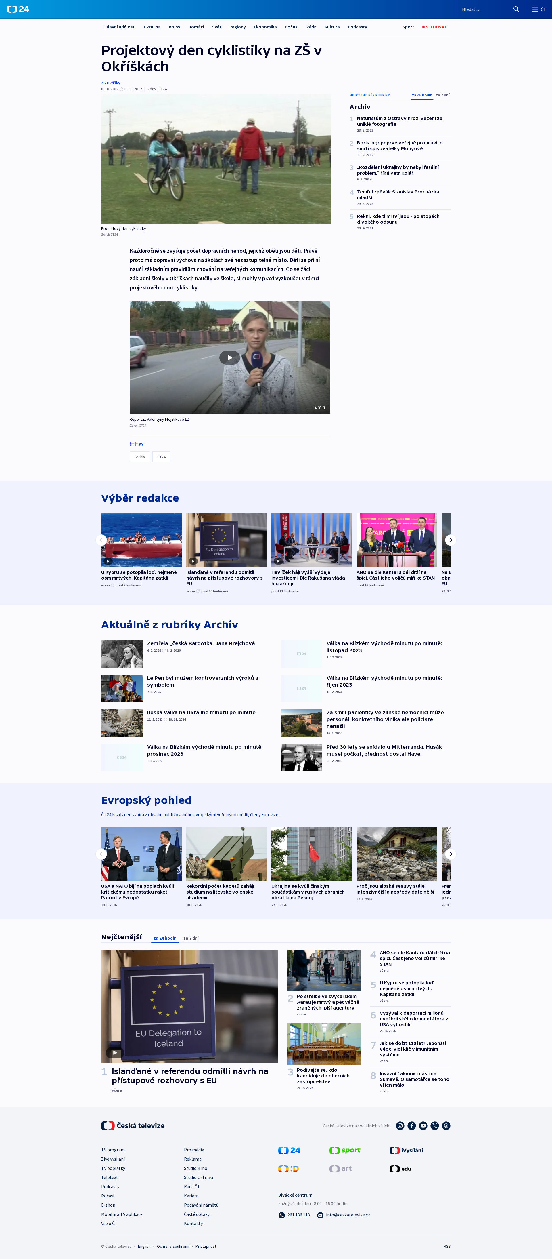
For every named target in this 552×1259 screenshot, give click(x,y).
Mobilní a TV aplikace (122, 1214)
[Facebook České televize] (411, 1125)
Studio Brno (195, 1168)
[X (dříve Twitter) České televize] (434, 1125)
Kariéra (191, 1196)
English (144, 1246)
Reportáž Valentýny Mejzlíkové (157, 419)
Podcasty (357, 27)
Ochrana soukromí (173, 1246)
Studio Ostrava (198, 1177)
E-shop (108, 1205)
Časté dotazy (197, 1214)
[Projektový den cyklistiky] (216, 159)
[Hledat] (516, 9)
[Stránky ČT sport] (345, 1150)
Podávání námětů (201, 1205)
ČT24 (161, 456)
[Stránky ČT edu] (400, 1168)
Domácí (196, 27)
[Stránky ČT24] (289, 1150)
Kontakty (193, 1223)
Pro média (194, 1150)
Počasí (291, 27)
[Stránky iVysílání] (406, 1150)
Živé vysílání (113, 1159)
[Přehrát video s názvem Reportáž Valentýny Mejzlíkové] (229, 358)
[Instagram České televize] (400, 1125)
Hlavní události (120, 27)
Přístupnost (205, 1246)
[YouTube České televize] (423, 1125)
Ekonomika (265, 27)
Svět (216, 27)
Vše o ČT (109, 1223)
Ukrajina (152, 27)
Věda (311, 27)
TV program (113, 1150)
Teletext (109, 1177)
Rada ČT (192, 1186)
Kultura (332, 27)
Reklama (193, 1159)
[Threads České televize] (446, 1125)
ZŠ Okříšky (110, 82)
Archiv (140, 456)
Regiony (237, 27)
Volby (174, 27)
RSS (447, 1246)
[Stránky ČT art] (340, 1168)
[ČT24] (18, 9)
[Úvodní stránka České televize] (133, 1125)
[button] (230, 357)
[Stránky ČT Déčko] (288, 1168)
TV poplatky (113, 1168)
